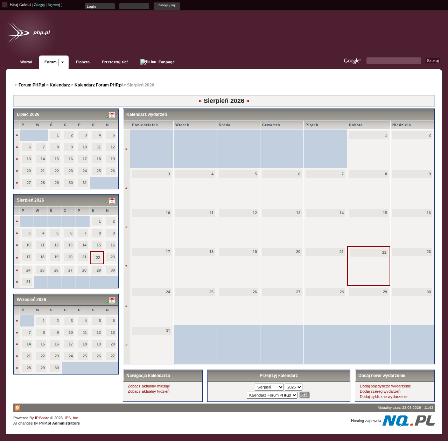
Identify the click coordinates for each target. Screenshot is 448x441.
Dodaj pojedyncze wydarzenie (385, 386)
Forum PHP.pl (32, 85)
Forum (50, 62)
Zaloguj (39, 5)
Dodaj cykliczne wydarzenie (383, 396)
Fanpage (166, 62)
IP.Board (42, 418)
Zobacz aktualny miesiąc (149, 386)
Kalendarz (60, 85)
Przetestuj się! (115, 62)
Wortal (26, 62)
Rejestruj (54, 5)
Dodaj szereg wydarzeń (380, 391)
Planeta (83, 62)
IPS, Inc (71, 418)
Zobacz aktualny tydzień (148, 391)
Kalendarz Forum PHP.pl (98, 85)
